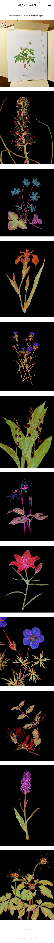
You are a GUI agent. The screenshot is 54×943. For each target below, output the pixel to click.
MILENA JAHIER (27, 5)
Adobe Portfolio (31, 938)
